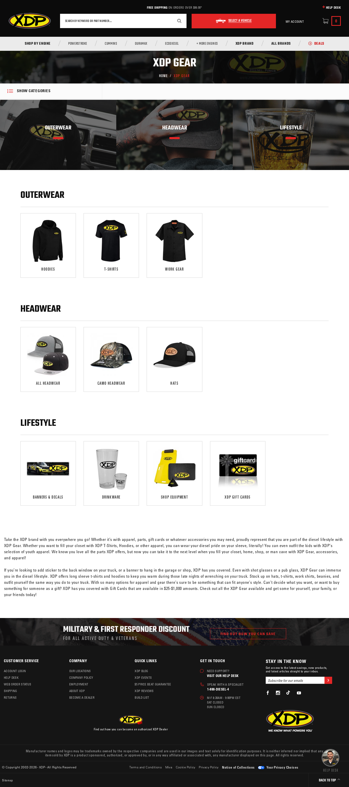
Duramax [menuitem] (141, 44)
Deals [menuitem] (319, 44)
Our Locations (80, 671)
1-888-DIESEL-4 (218, 689)
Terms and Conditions (145, 767)
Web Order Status (17, 684)
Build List (142, 697)
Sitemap (7, 780)
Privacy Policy (209, 767)
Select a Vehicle (240, 21)
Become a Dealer (82, 697)
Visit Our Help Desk (223, 675)
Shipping (10, 691)
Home (163, 75)
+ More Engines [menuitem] (207, 44)
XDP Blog (141, 671)
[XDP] (29, 21)
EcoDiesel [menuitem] (172, 44)
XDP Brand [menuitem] (245, 44)
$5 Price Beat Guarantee (153, 684)
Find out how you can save (248, 634)
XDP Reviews (144, 691)
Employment (78, 684)
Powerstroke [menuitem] (77, 44)
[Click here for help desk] (330, 760)
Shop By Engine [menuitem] (38, 44)
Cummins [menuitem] (111, 44)
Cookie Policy (185, 767)
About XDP (77, 691)
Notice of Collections (238, 767)
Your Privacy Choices (282, 767)
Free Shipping (157, 7)
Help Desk (333, 7)
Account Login (15, 671)
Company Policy (81, 677)
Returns (10, 697)
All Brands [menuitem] (281, 44)
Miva (168, 767)
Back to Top (328, 780)
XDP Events (143, 677)
